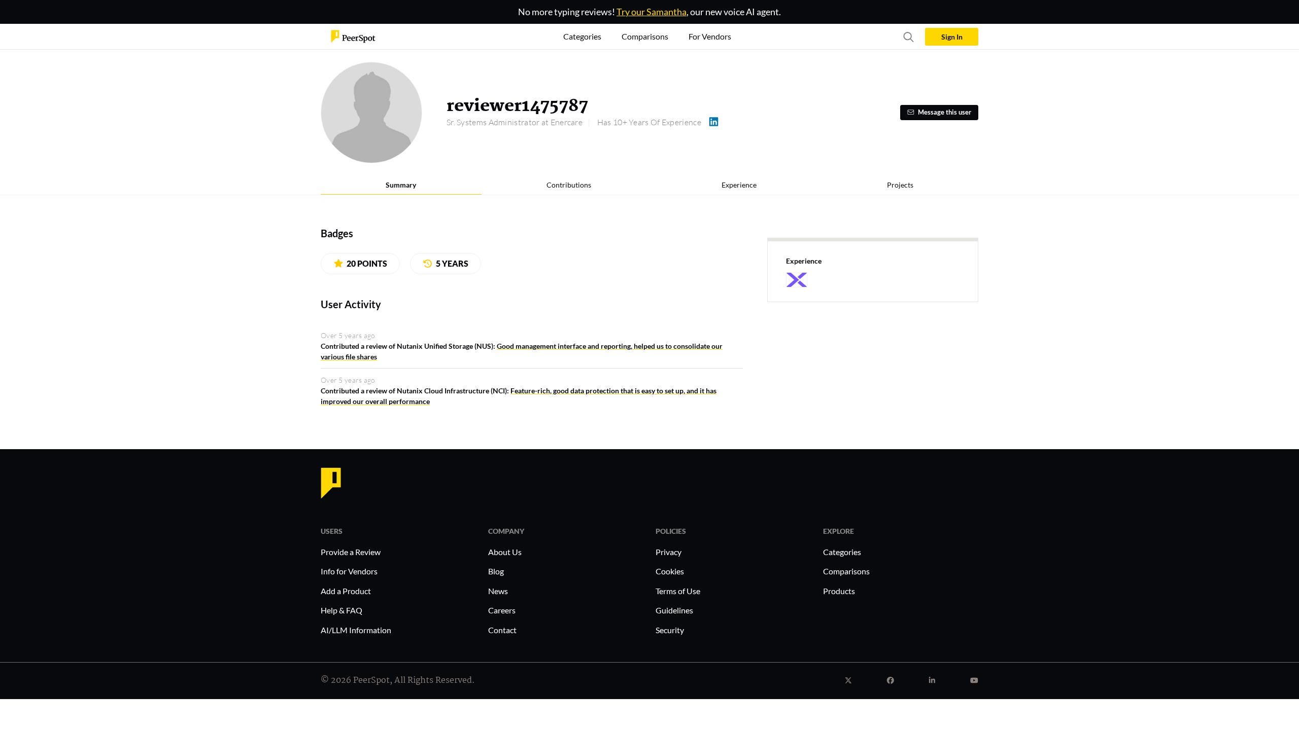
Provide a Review (351, 552)
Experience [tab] (739, 184)
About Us (505, 552)
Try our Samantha (652, 11)
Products (839, 591)
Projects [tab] (900, 184)
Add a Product (346, 591)
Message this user (944, 112)
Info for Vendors (349, 571)
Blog (496, 571)
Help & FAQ (341, 610)
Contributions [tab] (568, 184)
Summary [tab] (401, 184)
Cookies (670, 571)
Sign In (952, 36)
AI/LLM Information (356, 630)
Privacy (668, 552)
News (498, 591)
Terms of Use (678, 591)
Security (670, 630)
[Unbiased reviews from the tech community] (353, 35)
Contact (502, 630)
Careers (502, 610)
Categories (842, 552)
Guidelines (674, 610)
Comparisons (846, 571)
